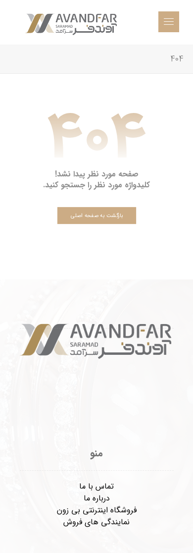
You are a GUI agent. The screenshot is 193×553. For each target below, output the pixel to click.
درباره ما (97, 498)
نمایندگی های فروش (96, 522)
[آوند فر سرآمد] (71, 22)
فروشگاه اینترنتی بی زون (97, 510)
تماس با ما (96, 486)
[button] (168, 21)
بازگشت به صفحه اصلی (96, 215)
